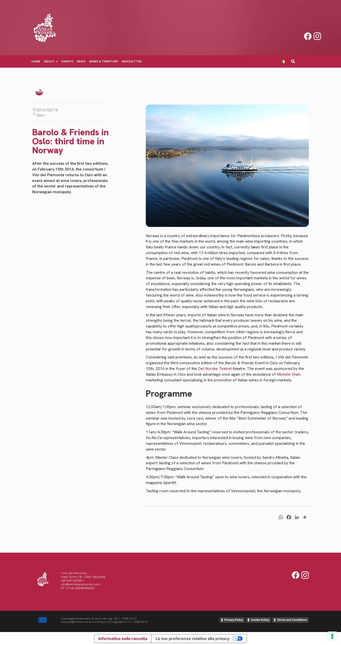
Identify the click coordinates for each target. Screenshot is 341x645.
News (81, 61)
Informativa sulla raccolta (122, 638)
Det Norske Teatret (215, 368)
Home (35, 61)
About (49, 61)
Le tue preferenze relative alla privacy (192, 638)
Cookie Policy (260, 620)
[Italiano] (286, 61)
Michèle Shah (288, 374)
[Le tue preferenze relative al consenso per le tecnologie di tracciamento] (332, 636)
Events (67, 61)
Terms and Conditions (292, 620)
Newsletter (132, 61)
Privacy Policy (233, 620)
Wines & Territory (103, 61)
